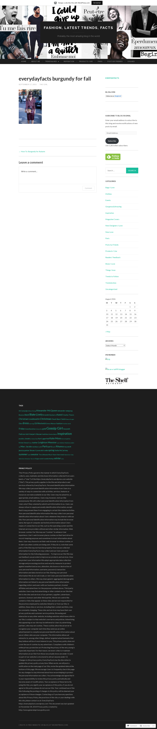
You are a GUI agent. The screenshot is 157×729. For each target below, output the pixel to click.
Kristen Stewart (24, 443)
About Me (35, 61)
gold (44, 429)
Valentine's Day (68, 454)
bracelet (46, 415)
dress (26, 423)
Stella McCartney (61, 450)
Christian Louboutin (29, 418)
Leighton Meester (47, 442)
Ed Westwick (40, 423)
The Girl (43, 84)
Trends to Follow (112, 276)
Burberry (53, 415)
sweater (34, 454)
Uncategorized (111, 289)
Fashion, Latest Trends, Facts (78, 28)
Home (23, 61)
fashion (59, 423)
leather (35, 442)
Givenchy (39, 429)
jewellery (22, 439)
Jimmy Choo (34, 438)
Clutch (63, 419)
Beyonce (21, 415)
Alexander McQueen (46, 410)
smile (46, 450)
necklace (35, 447)
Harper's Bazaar (35, 434)
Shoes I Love (110, 264)
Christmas (45, 418)
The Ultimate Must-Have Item (49, 455)
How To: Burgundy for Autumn (32, 151)
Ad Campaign (23, 411)
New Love (109, 232)
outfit (40, 447)
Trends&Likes (51, 61)
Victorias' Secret (30, 458)
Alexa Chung (32, 411)
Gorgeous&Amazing (113, 206)
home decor (53, 434)
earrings (31, 423)
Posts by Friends (115, 61)
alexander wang (64, 411)
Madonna (67, 443)
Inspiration (69, 61)
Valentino (21, 458)
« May (107, 331)
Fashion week (67, 423)
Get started (97, 3)
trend (62, 455)
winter (57, 458)
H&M (27, 434)
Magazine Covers (112, 219)
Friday (22, 428)
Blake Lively (36, 414)
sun (29, 455)
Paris (100, 61)
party (50, 446)
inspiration (64, 433)
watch (42, 459)
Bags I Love (109, 187)
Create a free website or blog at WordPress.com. (43, 725)
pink (54, 447)
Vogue (37, 459)
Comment (88, 188)
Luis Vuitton (60, 443)
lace (30, 443)
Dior (20, 423)
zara (62, 458)
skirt (42, 450)
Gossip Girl (55, 428)
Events (108, 200)
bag (71, 411)
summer (23, 454)
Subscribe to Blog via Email (118, 116)
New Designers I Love (114, 225)
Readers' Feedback (112, 257)
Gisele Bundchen (30, 429)
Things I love (110, 270)
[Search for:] (121, 170)
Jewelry (28, 439)
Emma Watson (51, 423)
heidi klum (45, 434)
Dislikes (131, 61)
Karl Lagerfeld (43, 439)
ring (65, 447)
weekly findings (49, 459)
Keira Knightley (65, 438)
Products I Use (86, 61)
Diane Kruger (70, 419)
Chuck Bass (55, 419)
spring (51, 450)
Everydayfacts (112, 78)
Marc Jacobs (26, 446)
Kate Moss (55, 438)
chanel (59, 414)
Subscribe (112, 141)
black (27, 415)
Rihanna (60, 446)
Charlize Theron (68, 415)
